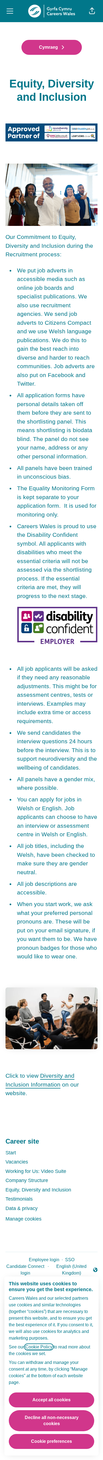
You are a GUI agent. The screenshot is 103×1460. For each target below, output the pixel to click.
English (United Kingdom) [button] (69, 1269)
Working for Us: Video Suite (35, 1171)
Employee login (44, 1259)
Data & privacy (21, 1208)
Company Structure (26, 1180)
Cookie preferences (51, 1441)
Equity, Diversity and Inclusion (38, 1190)
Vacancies (16, 1162)
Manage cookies (23, 1219)
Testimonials (19, 1199)
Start (10, 1152)
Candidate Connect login (25, 1269)
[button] (92, 11)
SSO (69, 1259)
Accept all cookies (51, 1399)
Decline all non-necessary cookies (52, 1420)
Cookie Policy (38, 1347)
